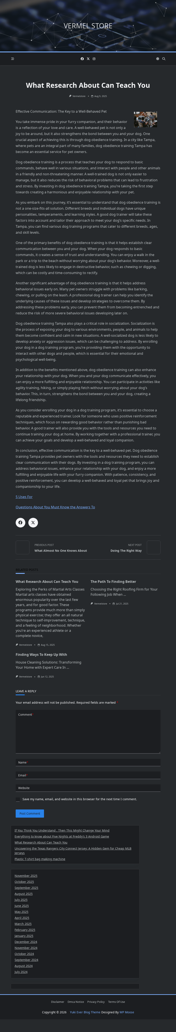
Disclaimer (57, 1002)
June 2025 (22, 906)
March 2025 (23, 924)
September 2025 (26, 888)
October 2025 (24, 882)
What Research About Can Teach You (47, 581)
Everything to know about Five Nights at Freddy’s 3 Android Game (62, 836)
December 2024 (26, 942)
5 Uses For (24, 496)
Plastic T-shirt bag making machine (40, 859)
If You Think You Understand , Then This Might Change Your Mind (62, 830)
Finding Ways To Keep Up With (41, 654)
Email (23, 775)
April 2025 (22, 918)
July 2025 (21, 900)
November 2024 (26, 948)
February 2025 (25, 930)
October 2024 (24, 954)
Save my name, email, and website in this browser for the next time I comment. (80, 799)
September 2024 (26, 960)
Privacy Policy (96, 1002)
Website (24, 788)
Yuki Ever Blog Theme (85, 1012)
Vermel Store (88, 25)
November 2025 (26, 876)
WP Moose (127, 1012)
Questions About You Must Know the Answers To (55, 507)
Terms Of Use (116, 1002)
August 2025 (24, 894)
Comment (25, 714)
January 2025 (24, 936)
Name (23, 762)
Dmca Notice (76, 1002)
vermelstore (79, 96)
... (124, 594)
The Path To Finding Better (113, 581)
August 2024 (24, 966)
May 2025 (21, 912)
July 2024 (21, 972)
